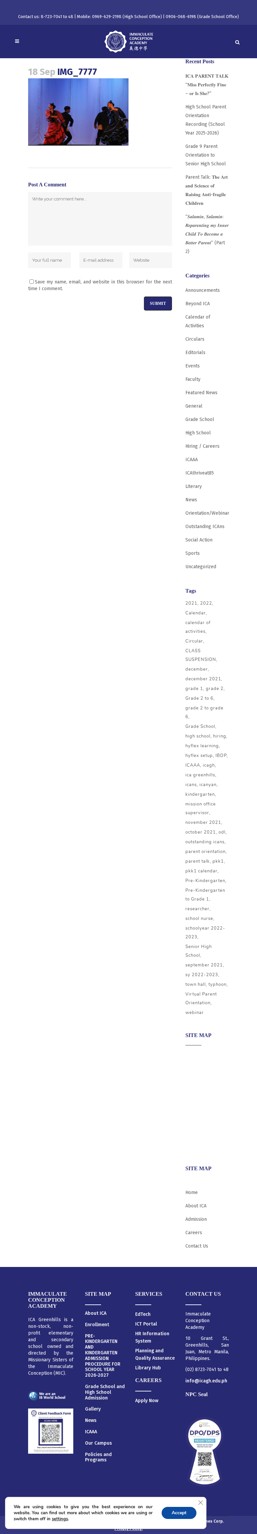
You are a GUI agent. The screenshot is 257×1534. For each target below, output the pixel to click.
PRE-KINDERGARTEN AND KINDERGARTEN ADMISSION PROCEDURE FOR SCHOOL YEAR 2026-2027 (102, 1356)
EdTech (143, 1314)
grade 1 (194, 689)
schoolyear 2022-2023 (205, 932)
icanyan (208, 785)
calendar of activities (197, 627)
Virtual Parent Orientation (201, 998)
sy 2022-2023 (201, 975)
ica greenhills (200, 775)
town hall (195, 985)
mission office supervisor (200, 808)
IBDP (221, 756)
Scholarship (198, 1120)
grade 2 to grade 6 (204, 712)
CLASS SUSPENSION (200, 655)
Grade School (199, 419)
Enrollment (97, 1325)
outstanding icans (205, 842)
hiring (219, 736)
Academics (196, 1068)
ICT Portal (146, 1324)
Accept (179, 1513)
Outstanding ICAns (205, 526)
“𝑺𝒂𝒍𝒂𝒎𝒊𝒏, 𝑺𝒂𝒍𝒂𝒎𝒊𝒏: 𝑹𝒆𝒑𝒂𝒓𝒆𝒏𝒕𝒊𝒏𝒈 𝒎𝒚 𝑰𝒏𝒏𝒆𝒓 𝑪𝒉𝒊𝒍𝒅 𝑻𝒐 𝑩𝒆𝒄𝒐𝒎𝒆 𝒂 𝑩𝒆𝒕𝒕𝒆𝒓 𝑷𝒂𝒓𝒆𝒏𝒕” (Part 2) (207, 234)
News (191, 500)
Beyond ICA (197, 304)
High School (198, 433)
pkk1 (218, 861)
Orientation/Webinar (207, 513)
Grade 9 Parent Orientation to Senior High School (205, 155)
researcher (197, 909)
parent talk (197, 861)
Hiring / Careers (202, 446)
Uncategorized (200, 567)
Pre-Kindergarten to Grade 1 (205, 894)
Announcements (202, 290)
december (196, 669)
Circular (194, 641)
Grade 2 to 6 (199, 698)
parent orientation (205, 852)
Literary (193, 486)
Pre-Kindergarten (205, 881)
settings (60, 1519)
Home (191, 1192)
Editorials (195, 352)
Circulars (194, 339)
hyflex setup (199, 756)
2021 (191, 603)
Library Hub (148, 1368)
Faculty (192, 379)
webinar (194, 1013)
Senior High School (198, 951)
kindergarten (200, 794)
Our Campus (98, 1443)
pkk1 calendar (201, 871)
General (193, 406)
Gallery (93, 1409)
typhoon (217, 985)
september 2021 (204, 965)
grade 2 (215, 689)
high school (197, 736)
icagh (209, 765)
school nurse (199, 919)
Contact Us (196, 1246)
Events (192, 366)
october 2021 (200, 832)
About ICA (195, 1055)
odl (222, 832)
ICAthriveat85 (199, 473)
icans (191, 785)
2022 (206, 603)
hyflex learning (202, 746)
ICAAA (191, 459)
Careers (193, 1146)
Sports (192, 553)
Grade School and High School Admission (105, 1392)
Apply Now (146, 1400)
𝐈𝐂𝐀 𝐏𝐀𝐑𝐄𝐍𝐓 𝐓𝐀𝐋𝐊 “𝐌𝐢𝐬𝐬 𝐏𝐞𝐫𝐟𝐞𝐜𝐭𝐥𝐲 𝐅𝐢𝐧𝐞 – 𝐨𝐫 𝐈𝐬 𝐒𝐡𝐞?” (207, 84)
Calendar (195, 613)
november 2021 (203, 823)
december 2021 (203, 679)
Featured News (201, 393)
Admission (196, 1081)
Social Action (198, 540)
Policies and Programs (98, 1457)
